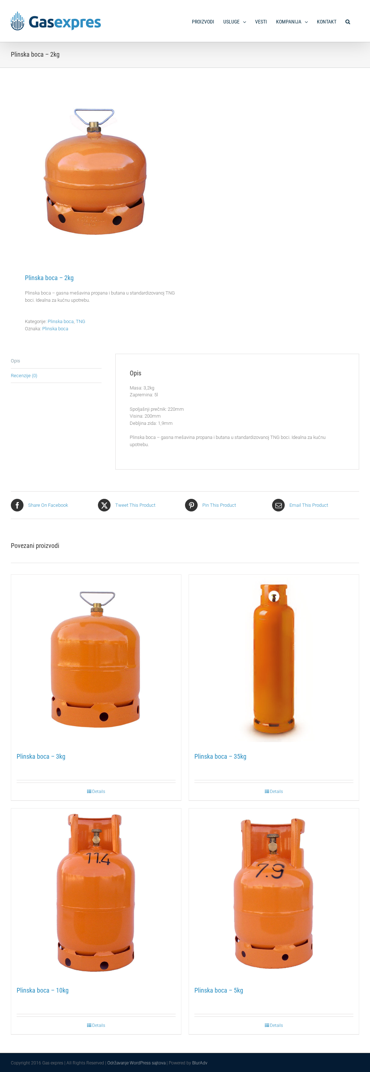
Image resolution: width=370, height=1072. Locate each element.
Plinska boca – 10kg (43, 990)
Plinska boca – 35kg (220, 756)
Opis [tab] (15, 360)
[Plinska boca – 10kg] (96, 893)
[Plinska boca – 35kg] (274, 659)
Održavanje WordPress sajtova (136, 1063)
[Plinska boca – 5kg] (274, 893)
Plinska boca (61, 321)
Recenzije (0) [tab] (24, 375)
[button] (347, 20)
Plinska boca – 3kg (41, 756)
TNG (80, 321)
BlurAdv (199, 1063)
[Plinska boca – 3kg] (96, 659)
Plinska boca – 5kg (218, 990)
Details (98, 791)
